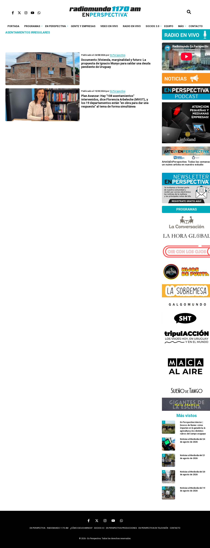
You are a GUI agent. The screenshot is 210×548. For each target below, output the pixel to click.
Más (181, 26)
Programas (32, 26)
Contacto (196, 26)
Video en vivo (109, 26)
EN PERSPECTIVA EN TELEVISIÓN (153, 528)
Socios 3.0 (152, 26)
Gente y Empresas (83, 26)
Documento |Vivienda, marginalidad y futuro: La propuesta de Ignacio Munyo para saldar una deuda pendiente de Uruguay (115, 63)
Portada (13, 26)
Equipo (168, 26)
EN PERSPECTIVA (37, 528)
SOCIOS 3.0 (99, 528)
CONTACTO (175, 528)
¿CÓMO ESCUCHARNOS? (81, 528)
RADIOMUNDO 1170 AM (57, 528)
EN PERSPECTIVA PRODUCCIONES (121, 528)
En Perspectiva (55, 26)
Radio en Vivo (132, 26)
